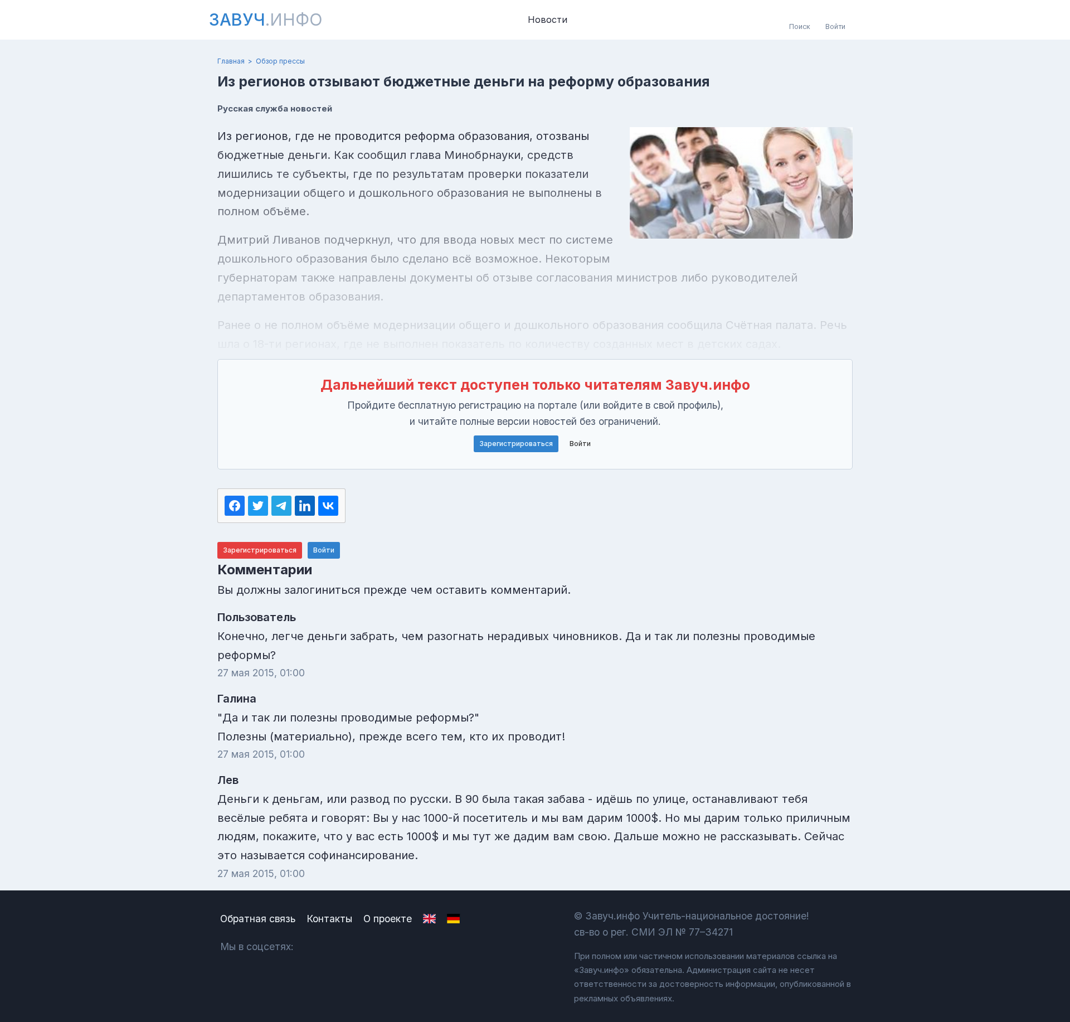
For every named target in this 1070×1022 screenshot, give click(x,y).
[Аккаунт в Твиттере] (373, 946)
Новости (547, 19)
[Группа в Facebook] (344, 946)
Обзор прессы (280, 61)
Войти (580, 443)
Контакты (329, 918)
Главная (231, 61)
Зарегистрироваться (516, 443)
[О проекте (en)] (429, 919)
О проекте (387, 918)
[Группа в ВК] (314, 946)
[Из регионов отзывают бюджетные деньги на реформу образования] (741, 183)
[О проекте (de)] (453, 919)
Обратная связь (257, 918)
